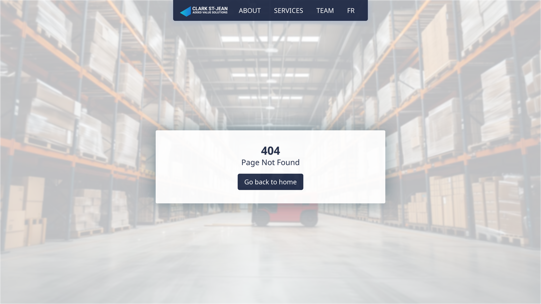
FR (351, 10)
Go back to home (270, 181)
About (250, 10)
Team (325, 10)
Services (288, 10)
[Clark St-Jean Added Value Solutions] (204, 10)
